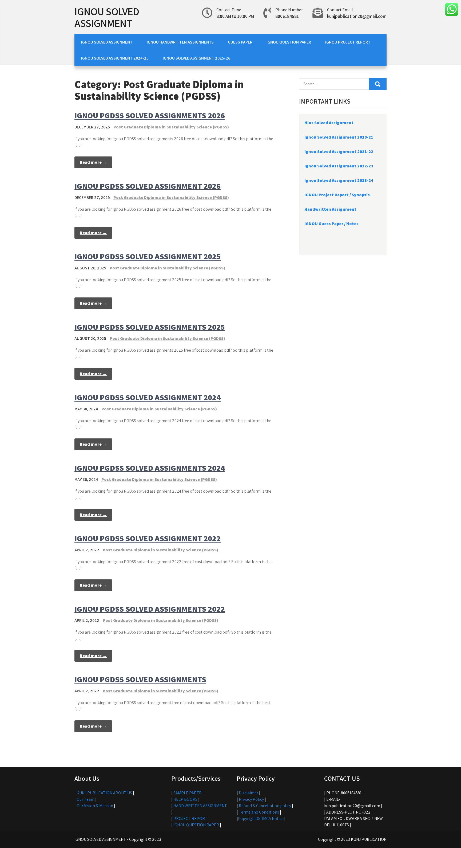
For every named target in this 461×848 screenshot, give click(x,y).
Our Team (85, 799)
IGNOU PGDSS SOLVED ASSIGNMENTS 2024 (149, 467)
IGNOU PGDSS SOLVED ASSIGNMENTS (140, 679)
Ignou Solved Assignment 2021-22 (338, 151)
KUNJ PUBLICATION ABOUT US (104, 793)
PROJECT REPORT (190, 818)
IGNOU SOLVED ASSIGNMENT (106, 17)
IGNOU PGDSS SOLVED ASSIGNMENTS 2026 (149, 115)
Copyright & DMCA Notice (261, 818)
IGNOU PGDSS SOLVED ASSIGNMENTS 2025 (149, 326)
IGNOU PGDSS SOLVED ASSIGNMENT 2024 (147, 397)
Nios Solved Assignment (328, 122)
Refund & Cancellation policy (265, 805)
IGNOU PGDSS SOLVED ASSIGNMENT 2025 (147, 256)
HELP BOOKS (185, 799)
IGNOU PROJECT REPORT (348, 42)
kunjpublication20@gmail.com (357, 16)
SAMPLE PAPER (187, 793)
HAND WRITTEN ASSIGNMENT (200, 805)
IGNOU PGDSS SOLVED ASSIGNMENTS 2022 (149, 608)
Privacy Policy (251, 799)
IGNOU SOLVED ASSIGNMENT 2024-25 (115, 58)
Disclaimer (248, 793)
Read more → (93, 162)
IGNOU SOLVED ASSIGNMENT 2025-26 (196, 58)
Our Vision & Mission (95, 805)
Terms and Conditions (259, 812)
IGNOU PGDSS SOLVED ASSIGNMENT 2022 (147, 538)
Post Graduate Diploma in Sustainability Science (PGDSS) (171, 127)
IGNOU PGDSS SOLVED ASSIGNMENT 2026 (147, 185)
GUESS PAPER (240, 42)
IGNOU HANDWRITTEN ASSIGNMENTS (180, 42)
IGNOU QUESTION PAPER (289, 42)
